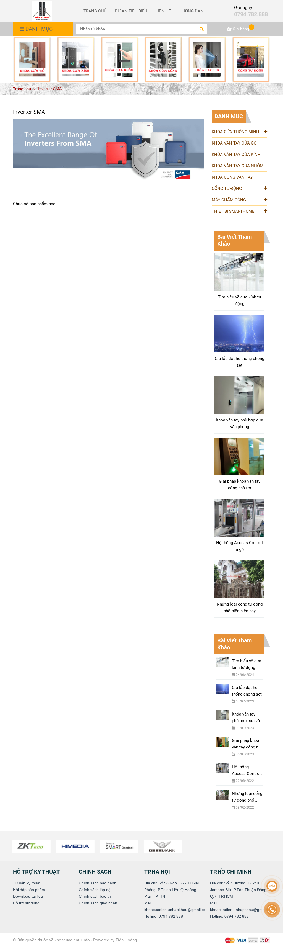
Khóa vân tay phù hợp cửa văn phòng (239, 423)
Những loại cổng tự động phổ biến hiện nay (240, 607)
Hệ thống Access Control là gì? (239, 546)
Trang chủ (22, 88)
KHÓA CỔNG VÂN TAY (232, 177)
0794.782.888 (251, 14)
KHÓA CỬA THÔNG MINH (235, 131)
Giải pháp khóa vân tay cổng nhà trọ (239, 484)
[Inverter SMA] (42, 11)
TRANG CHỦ (95, 11)
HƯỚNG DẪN (191, 11)
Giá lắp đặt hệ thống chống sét (239, 362)
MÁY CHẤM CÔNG (229, 199)
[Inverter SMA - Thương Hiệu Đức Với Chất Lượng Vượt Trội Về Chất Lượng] (32, 59)
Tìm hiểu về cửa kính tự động (239, 300)
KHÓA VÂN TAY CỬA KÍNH (236, 154)
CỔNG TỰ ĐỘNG (227, 188)
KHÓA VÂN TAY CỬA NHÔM (237, 165)
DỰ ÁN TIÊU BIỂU (131, 11)
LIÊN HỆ (163, 11)
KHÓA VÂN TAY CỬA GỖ (234, 143)
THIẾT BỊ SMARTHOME (233, 211)
